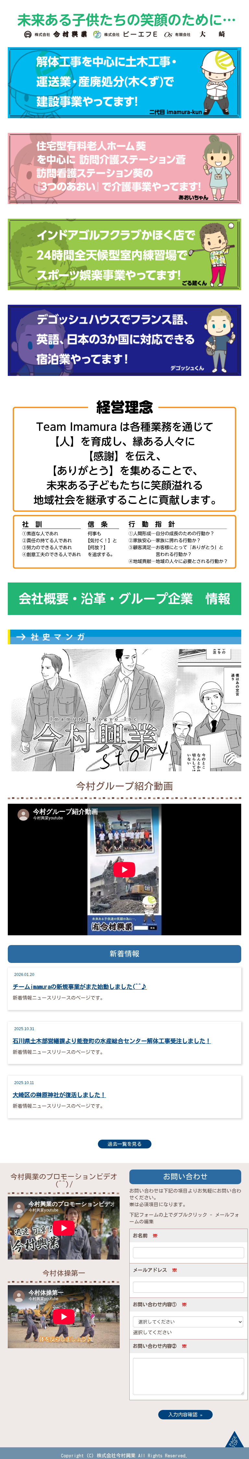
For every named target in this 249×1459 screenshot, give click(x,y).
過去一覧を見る (125, 1144)
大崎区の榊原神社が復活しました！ (59, 1095)
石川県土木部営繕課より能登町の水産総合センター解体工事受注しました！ (112, 1041)
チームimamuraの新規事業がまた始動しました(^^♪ (80, 987)
